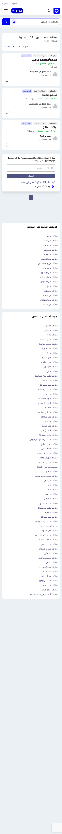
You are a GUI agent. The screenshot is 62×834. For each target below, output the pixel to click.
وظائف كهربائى (51, 553)
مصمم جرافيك (50, 95)
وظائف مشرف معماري (48, 548)
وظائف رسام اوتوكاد (49, 589)
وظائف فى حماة (50, 268)
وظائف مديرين (52, 325)
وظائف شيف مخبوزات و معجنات (44, 594)
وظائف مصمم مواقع (49, 503)
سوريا (6, 3)
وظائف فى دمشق (50, 240)
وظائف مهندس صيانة (48, 435)
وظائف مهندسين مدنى (47, 453)
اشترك (31, 175)
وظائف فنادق (52, 353)
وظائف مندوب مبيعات (48, 339)
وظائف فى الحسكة (49, 304)
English (14, 3)
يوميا (48, 186)
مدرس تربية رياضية (49, 526)
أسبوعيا (38, 186)
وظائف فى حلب (51, 249)
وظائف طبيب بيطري (49, 444)
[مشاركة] (7, 81)
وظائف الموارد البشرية (48, 403)
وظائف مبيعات (51, 394)
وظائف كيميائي (51, 498)
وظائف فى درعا (51, 254)
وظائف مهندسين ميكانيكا (46, 375)
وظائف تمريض (51, 494)
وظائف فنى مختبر (50, 585)
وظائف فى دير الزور (49, 272)
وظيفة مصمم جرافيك (48, 343)
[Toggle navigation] (6, 11)
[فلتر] (14, 21)
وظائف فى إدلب (51, 286)
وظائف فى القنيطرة (49, 277)
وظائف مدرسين (51, 366)
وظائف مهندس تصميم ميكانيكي (43, 439)
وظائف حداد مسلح (50, 571)
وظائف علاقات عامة (49, 576)
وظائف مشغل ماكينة (48, 462)
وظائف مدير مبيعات (49, 416)
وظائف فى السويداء (49, 299)
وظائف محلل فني (50, 407)
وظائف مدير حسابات (49, 516)
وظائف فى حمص (50, 245)
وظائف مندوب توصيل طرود (46, 535)
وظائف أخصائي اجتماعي (47, 539)
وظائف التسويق (51, 330)
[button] (49, 10)
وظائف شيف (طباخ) (49, 430)
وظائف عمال (52, 371)
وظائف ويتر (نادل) (50, 357)
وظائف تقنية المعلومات (47, 398)
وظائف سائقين (51, 421)
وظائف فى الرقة (50, 295)
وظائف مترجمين (51, 480)
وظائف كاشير (52, 562)
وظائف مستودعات (50, 380)
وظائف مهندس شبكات (48, 507)
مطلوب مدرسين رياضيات (47, 466)
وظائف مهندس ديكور (48, 580)
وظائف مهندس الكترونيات (46, 521)
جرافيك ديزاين (50, 127)
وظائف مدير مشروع (49, 530)
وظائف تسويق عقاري (49, 567)
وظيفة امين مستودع (49, 457)
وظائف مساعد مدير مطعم (46, 475)
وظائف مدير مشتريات (49, 384)
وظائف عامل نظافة (49, 362)
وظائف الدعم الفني (49, 448)
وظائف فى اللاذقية (49, 258)
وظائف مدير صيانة (50, 425)
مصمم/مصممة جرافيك (44, 59)
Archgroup (45, 136)
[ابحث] (6, 21)
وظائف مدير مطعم (49, 544)
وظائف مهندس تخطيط (48, 389)
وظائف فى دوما (51, 290)
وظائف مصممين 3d (49, 348)
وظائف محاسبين (51, 512)
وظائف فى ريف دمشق (48, 263)
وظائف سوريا (52, 236)
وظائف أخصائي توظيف (48, 412)
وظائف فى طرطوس (49, 281)
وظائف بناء (53, 485)
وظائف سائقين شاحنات (48, 557)
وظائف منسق (52, 471)
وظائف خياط (52, 489)
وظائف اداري (52, 334)
